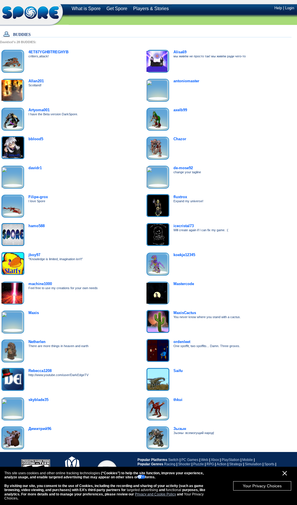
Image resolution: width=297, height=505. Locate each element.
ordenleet (181, 342)
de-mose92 (183, 168)
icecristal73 (183, 226)
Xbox (215, 460)
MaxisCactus (184, 313)
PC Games (189, 460)
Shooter (184, 464)
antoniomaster (186, 81)
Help (278, 8)
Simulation (253, 464)
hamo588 (36, 226)
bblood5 (35, 139)
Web (204, 460)
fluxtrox (180, 197)
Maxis (33, 313)
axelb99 (180, 110)
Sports (269, 464)
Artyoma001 (39, 110)
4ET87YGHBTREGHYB (48, 52)
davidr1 (35, 168)
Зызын (179, 428)
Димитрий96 (39, 428)
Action (222, 464)
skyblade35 (38, 400)
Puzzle (198, 464)
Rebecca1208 (40, 371)
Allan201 (36, 81)
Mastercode (183, 284)
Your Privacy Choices (262, 486)
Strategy (235, 464)
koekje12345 (184, 255)
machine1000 (40, 284)
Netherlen (37, 342)
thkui (177, 400)
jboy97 (34, 255)
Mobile (247, 460)
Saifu (178, 371)
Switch (173, 460)
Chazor (179, 139)
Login (289, 8)
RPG (210, 464)
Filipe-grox (38, 197)
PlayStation (231, 460)
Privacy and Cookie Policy (155, 494)
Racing (169, 464)
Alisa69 (179, 52)
